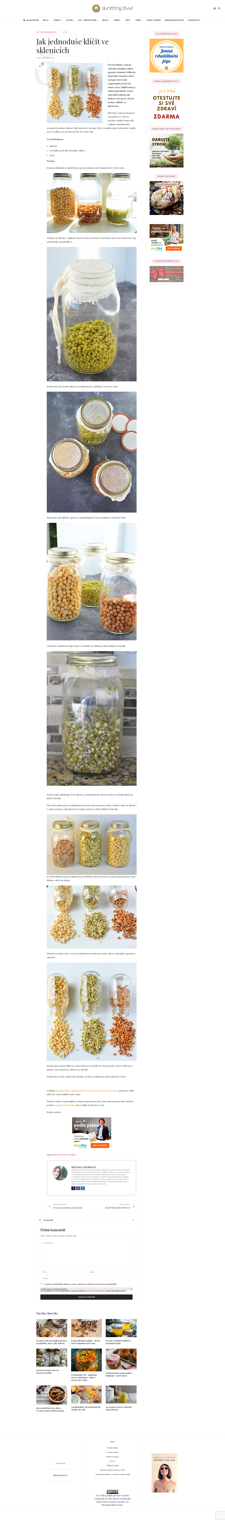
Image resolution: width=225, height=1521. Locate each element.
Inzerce (112, 1461)
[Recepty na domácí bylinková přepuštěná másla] (121, 1328)
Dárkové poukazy (112, 1457)
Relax (105, 20)
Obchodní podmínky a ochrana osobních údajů (112, 1474)
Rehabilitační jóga (174, 20)
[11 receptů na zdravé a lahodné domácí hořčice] (121, 1394)
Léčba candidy (153, 20)
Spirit (117, 20)
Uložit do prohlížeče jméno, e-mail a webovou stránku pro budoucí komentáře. (80, 1284)
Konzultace (194, 20)
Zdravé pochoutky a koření (63, 1155)
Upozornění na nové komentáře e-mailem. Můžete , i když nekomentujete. (83, 1291)
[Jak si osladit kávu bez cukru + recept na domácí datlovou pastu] (51, 1395)
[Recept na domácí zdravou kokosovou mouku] (51, 1358)
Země (138, 20)
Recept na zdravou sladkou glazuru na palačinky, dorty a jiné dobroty (51, 1342)
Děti (128, 20)
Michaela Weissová (46, 58)
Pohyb (69, 20)
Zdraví (57, 20)
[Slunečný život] (112, 8)
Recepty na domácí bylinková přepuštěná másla (118, 1342)
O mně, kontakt (112, 1452)
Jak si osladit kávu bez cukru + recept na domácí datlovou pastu (50, 1409)
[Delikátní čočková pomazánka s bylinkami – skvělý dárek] (121, 1359)
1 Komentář (48, 1220)
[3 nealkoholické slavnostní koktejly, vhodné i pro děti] (86, 1394)
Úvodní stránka (112, 1448)
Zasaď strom (32, 20)
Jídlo (45, 20)
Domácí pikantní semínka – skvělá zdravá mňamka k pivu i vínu (85, 1342)
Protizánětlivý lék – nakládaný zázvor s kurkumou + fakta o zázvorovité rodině (84, 1377)
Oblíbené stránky (112, 1465)
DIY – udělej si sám (87, 20)
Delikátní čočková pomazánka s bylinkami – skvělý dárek (119, 1374)
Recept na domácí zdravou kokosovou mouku (47, 1371)
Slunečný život (60, 1475)
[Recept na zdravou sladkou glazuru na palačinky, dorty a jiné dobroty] (51, 1328)
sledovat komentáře (95, 1291)
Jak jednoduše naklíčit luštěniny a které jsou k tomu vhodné (86, 1090)
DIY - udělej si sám (44, 32)
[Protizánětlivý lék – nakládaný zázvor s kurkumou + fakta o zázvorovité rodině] (86, 1360)
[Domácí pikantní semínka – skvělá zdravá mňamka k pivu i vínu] (86, 1328)
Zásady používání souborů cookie (112, 1470)
